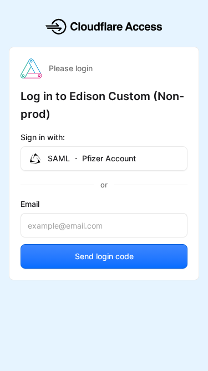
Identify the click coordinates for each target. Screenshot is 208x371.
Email (30, 204)
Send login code (104, 256)
